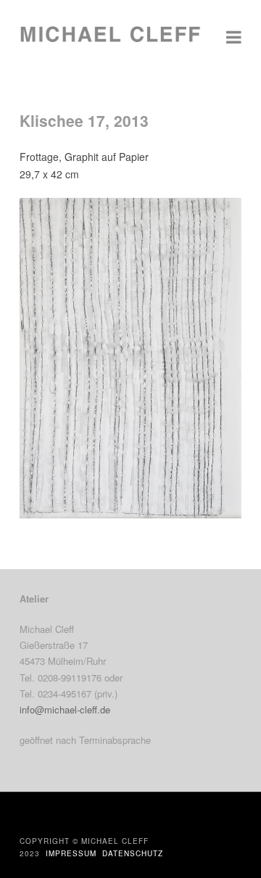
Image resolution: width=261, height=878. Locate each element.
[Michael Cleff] (110, 41)
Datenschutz (132, 853)
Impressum (71, 853)
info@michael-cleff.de (65, 709)
